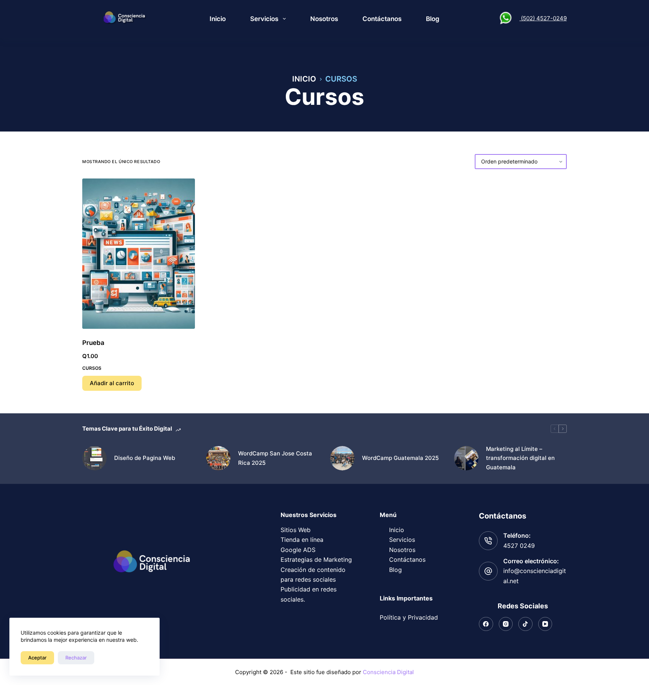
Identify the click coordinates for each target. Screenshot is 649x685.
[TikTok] (525, 624)
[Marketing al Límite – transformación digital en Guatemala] (466, 458)
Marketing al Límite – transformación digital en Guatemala (520, 458)
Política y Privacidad (409, 617)
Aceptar (37, 658)
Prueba (93, 342)
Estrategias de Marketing (316, 559)
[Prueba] (138, 253)
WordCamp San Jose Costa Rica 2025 (275, 458)
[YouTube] (545, 624)
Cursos (91, 368)
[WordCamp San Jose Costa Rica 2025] (218, 458)
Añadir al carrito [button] (112, 383)
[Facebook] (486, 624)
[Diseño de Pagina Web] (94, 458)
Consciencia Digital (388, 672)
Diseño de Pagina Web (144, 457)
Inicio (218, 19)
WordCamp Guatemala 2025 (400, 457)
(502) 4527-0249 (543, 18)
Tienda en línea (302, 539)
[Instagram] (506, 624)
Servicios (264, 19)
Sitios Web (296, 530)
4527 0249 (519, 545)
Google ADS (298, 549)
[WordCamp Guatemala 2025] (342, 458)
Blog (432, 19)
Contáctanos (381, 19)
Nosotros (324, 19)
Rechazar (76, 658)
